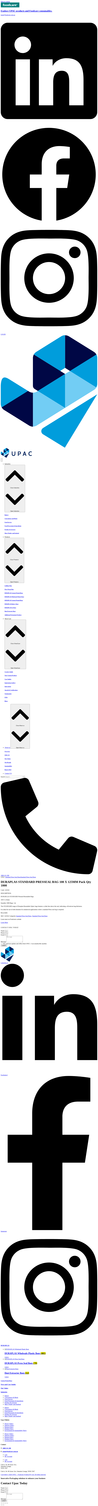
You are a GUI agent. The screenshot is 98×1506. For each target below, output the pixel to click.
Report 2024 (8, 769)
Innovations (8, 686)
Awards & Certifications (11, 690)
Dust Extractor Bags (10, 611)
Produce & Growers (10, 529)
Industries (4, 1392)
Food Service (8, 522)
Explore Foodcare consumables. (26, 11)
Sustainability (8, 766)
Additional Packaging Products (13, 615)
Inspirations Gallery (10, 683)
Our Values (8, 758)
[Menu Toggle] (2, 460)
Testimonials (8, 693)
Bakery (7, 515)
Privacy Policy (9, 1423)
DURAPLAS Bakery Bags (11, 604)
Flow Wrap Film (9, 589)
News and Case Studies (8, 1384)
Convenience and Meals (11, 518)
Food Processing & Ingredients (13, 526)
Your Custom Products (11, 675)
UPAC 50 (7, 755)
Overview (7, 751)
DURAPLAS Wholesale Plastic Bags (14, 596)
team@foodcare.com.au (10, 1451)
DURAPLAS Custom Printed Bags (14, 593)
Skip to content (5, 1)
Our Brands (8, 762)
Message (3, 942)
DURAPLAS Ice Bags (10, 607)
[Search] (24, 777)
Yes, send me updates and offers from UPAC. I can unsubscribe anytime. (25, 943)
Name (3, 931)
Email (3, 935)
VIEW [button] (7, 1357)
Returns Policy (9, 1427)
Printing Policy (9, 1429)
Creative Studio (9, 672)
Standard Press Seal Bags (13, 877)
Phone (3, 933)
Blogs (6, 701)
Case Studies (8, 679)
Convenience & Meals (11, 1397)
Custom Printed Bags (6, 1380)
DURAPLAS (5, 1345)
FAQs (6, 697)
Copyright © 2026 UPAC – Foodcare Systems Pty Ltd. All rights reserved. (23, 1474)
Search (3, 777)
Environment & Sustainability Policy (16, 1430)
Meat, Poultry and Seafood (12, 533)
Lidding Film (8, 585)
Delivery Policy (9, 1425)
